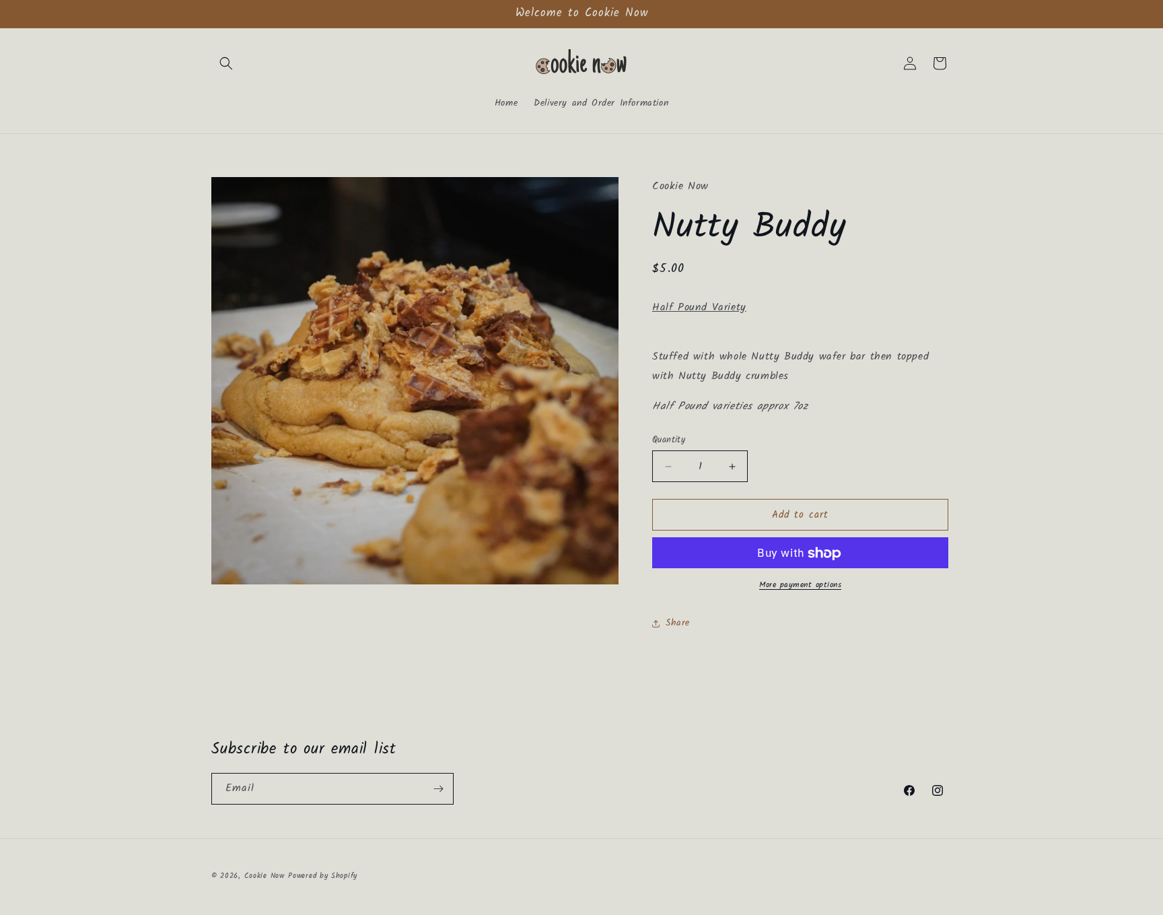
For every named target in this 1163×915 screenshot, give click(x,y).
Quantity (668, 440)
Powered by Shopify (322, 876)
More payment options (800, 586)
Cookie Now (264, 876)
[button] (226, 63)
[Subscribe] (438, 789)
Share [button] (678, 622)
